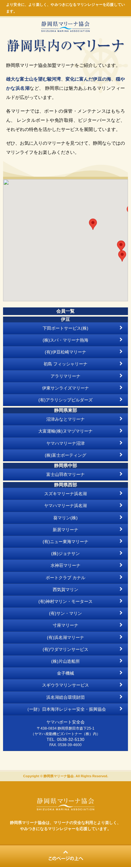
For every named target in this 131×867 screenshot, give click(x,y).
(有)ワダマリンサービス (65, 649)
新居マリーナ (65, 529)
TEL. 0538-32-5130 (65, 739)
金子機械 (65, 673)
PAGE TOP (65, 855)
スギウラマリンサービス (65, 685)
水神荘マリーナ (65, 565)
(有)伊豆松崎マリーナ (65, 352)
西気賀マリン (65, 589)
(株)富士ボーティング (65, 455)
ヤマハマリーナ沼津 (65, 443)
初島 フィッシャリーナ (65, 363)
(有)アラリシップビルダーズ (65, 399)
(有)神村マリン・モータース (65, 601)
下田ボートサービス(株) (65, 328)
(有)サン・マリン (65, 613)
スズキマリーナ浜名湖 (65, 493)
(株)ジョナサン (65, 553)
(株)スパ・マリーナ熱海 (65, 340)
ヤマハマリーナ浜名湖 (65, 505)
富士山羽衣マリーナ (65, 474)
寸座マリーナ (65, 625)
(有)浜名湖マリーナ (65, 637)
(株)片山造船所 (65, 661)
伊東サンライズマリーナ (65, 388)
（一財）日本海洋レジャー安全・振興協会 (65, 709)
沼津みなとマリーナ (65, 419)
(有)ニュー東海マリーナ (65, 541)
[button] (122, 256)
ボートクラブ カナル (65, 577)
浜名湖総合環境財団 (65, 697)
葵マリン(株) (65, 517)
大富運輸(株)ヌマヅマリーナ (65, 431)
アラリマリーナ (65, 376)
